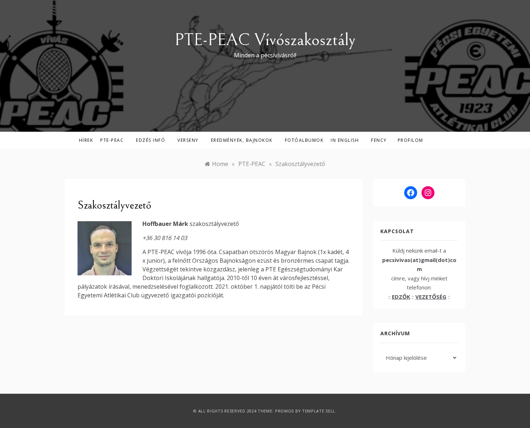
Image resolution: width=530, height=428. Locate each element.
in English (345, 140)
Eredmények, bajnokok (242, 140)
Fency (379, 140)
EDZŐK (401, 296)
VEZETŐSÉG (430, 296)
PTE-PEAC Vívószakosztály (265, 40)
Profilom (410, 140)
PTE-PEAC (112, 140)
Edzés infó (150, 140)
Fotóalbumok (304, 140)
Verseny (188, 140)
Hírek (86, 140)
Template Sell (318, 411)
